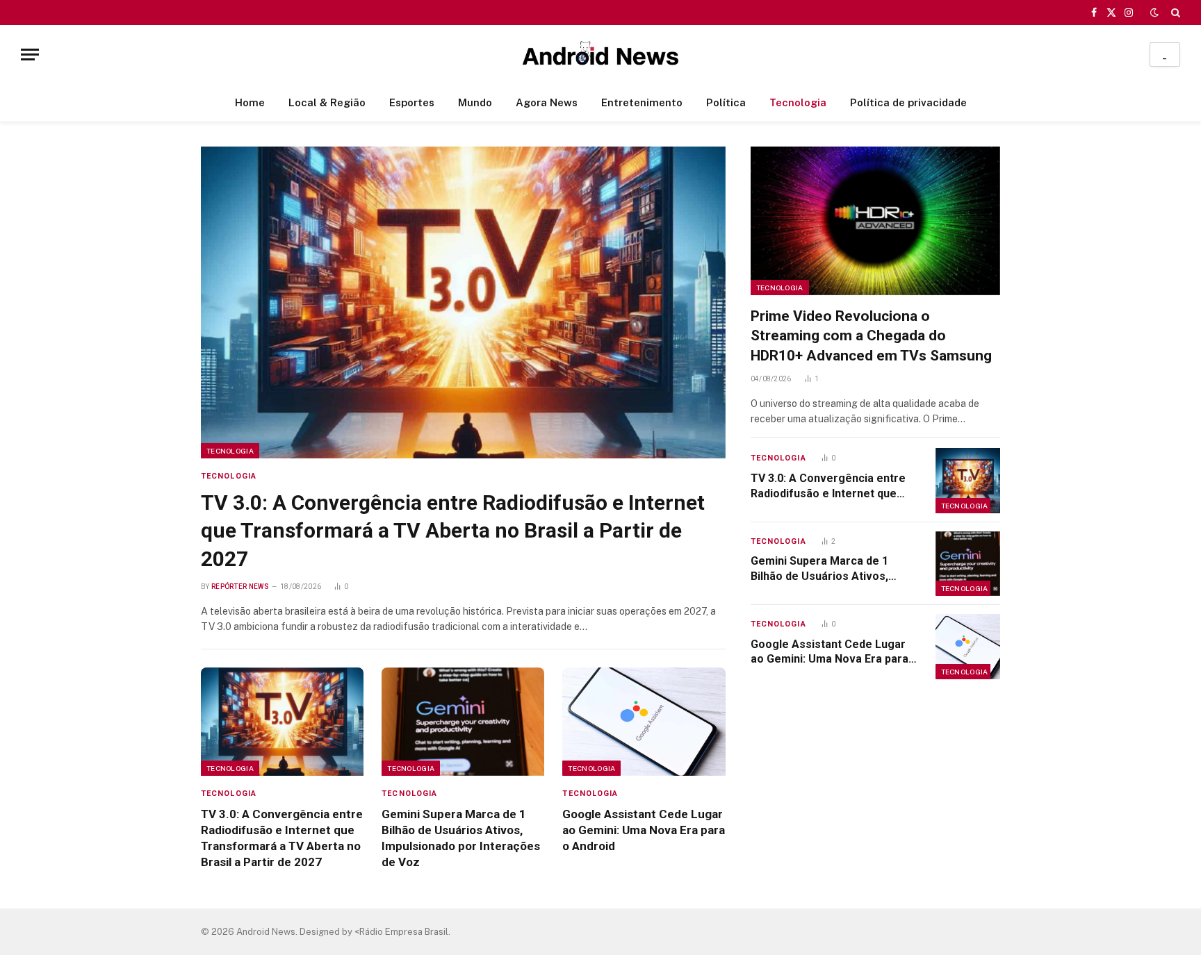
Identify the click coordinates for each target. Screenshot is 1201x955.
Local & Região (327, 102)
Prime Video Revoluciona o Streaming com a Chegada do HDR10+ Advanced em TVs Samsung (871, 336)
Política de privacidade (908, 102)
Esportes (411, 102)
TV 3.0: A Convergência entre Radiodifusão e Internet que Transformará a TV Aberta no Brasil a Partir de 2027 (453, 531)
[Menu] (30, 54)
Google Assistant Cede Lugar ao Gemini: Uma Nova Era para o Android (643, 830)
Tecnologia (797, 102)
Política (726, 102)
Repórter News (240, 586)
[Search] (1174, 12)
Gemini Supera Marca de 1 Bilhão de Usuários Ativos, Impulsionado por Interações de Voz (461, 838)
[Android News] (600, 54)
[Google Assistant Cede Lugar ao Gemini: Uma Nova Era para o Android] (643, 721)
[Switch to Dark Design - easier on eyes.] (1154, 12)
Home (250, 102)
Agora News (547, 102)
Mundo (475, 102)
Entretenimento (642, 102)
